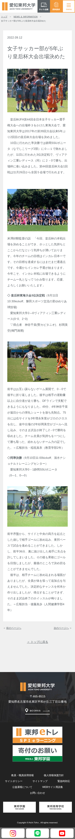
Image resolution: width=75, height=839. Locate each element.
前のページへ (13, 628)
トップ (4, 17)
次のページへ (61, 628)
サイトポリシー (13, 781)
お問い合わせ (37, 792)
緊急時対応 (64, 781)
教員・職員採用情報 (22, 775)
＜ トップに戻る (37, 642)
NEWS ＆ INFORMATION (26, 17)
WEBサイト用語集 (52, 787)
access (35, 710)
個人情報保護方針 (54, 775)
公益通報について (22, 787)
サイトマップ (40, 781)
